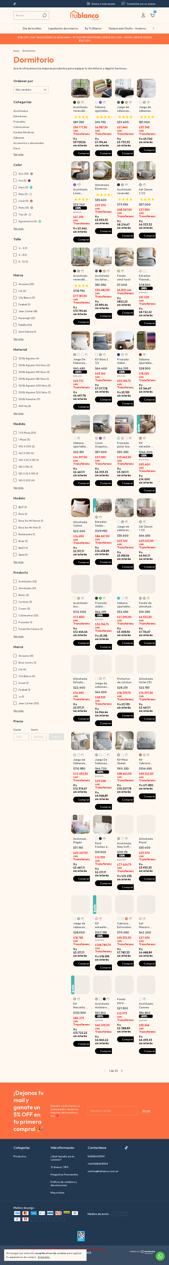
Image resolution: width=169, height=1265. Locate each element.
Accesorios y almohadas (28, 143)
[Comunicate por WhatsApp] (160, 1256)
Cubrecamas (21, 126)
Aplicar (56, 736)
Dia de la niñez (32, 28)
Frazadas (19, 121)
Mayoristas (57, 1198)
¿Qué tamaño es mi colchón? (62, 1164)
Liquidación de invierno (63, 28)
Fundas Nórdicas (23, 132)
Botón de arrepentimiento (29, 1261)
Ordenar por (23, 81)
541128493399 (96, 1162)
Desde (17, 729)
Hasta (34, 729)
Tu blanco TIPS (59, 1173)
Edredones (20, 116)
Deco (16, 148)
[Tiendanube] (143, 1259)
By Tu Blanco (93, 28)
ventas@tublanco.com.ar (103, 1177)
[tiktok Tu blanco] (14, 3)
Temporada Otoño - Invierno (127, 28)
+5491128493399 (98, 1169)
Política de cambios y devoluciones (63, 1189)
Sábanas (18, 137)
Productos (19, 1162)
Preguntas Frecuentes (64, 1180)
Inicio (16, 50)
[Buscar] (44, 15)
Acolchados (20, 110)
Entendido (44, 1257)
